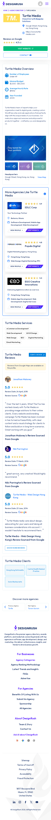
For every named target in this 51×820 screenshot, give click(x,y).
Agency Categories (25, 660)
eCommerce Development (18, 328)
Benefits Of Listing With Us (25, 694)
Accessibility (25, 774)
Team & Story (25, 724)
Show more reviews (16, 548)
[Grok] (34, 740)
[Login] (40, 3)
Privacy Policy (25, 769)
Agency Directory (17, 10)
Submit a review (36, 355)
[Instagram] (20, 802)
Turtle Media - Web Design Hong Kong (29, 496)
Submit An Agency (25, 699)
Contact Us (25, 729)
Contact (24, 55)
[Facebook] (25, 802)
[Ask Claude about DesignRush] (17, 740)
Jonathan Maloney (22, 379)
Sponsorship (26, 703)
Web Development (14, 333)
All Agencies (25, 708)
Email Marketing (13, 342)
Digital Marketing (35, 338)
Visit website (24, 48)
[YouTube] (37, 802)
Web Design (11, 338)
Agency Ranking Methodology (25, 664)
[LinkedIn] (14, 802)
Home (5, 10)
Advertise (25, 678)
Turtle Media (31, 16)
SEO (22, 338)
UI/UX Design (31, 333)
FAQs (25, 674)
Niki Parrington (20, 449)
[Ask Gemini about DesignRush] (22, 740)
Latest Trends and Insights (25, 669)
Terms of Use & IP (25, 765)
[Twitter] (31, 802)
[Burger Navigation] (47, 3)
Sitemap (25, 760)
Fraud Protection (25, 778)
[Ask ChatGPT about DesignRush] (28, 740)
